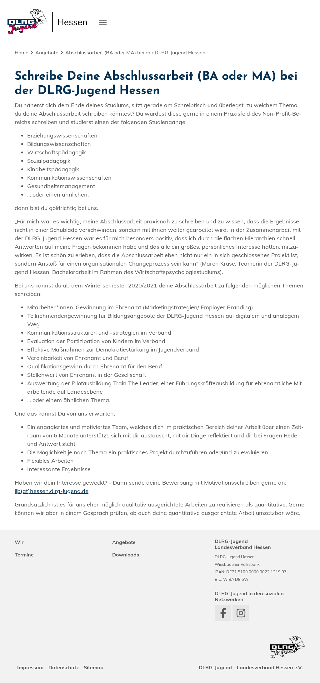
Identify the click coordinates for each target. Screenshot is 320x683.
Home (21, 52)
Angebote (46, 52)
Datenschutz (63, 667)
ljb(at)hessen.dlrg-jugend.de (51, 491)
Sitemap (93, 667)
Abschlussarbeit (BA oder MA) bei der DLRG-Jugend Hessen (135, 52)
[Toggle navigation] (103, 22)
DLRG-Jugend (215, 667)
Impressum (30, 667)
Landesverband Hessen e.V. (270, 667)
